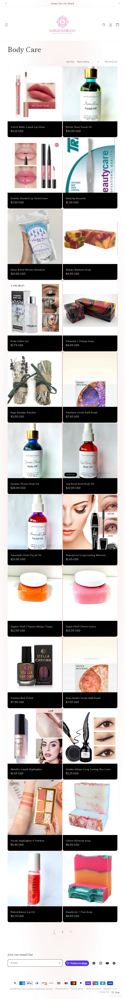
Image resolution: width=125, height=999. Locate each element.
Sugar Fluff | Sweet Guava (81, 626)
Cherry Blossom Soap (78, 840)
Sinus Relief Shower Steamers (28, 269)
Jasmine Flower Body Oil (25, 483)
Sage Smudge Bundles (23, 412)
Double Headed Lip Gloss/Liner (29, 198)
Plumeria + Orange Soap (80, 341)
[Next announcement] (119, 3)
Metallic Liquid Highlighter (26, 769)
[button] (6, 24)
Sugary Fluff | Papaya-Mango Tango (32, 626)
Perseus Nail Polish (22, 697)
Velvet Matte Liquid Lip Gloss (28, 126)
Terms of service (93, 989)
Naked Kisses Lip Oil (23, 911)
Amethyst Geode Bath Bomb (82, 412)
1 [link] (54, 931)
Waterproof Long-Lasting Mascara (85, 555)
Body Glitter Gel (20, 341)
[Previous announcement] (6, 3)
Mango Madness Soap (78, 269)
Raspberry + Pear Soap (79, 911)
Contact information (108, 992)
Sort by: (70, 61)
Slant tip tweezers (76, 198)
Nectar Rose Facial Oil (79, 126)
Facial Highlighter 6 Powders (27, 840)
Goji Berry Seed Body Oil (80, 483)
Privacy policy (77, 989)
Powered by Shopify (44, 989)
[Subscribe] (59, 963)
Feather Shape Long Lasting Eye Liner (88, 769)
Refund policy (62, 989)
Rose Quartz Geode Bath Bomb (83, 697)
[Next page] (70, 931)
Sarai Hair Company (26, 989)
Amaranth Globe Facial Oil (26, 555)
